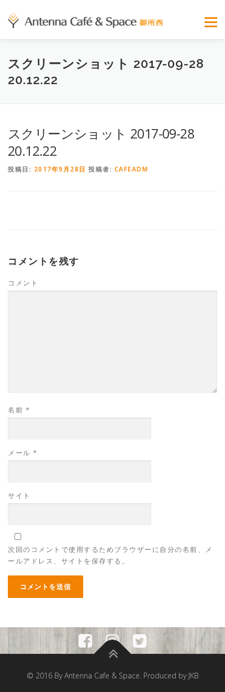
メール (23, 452)
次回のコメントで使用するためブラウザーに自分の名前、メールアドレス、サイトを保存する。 (110, 555)
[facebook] (85, 640)
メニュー (210, 22)
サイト (19, 495)
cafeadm (132, 169)
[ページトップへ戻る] (112, 653)
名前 (19, 409)
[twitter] (140, 640)
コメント (23, 282)
